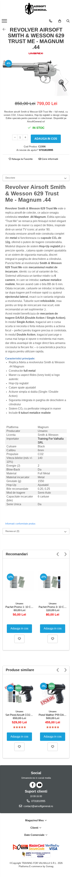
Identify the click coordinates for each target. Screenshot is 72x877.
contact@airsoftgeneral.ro (38, 806)
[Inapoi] (2, 29)
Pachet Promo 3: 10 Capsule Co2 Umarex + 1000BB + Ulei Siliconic (53, 606)
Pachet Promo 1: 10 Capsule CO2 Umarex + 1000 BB (19, 606)
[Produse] (5, 22)
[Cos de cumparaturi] (59, 21)
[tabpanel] (36, 78)
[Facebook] (33, 785)
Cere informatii (49, 159)
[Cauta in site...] (68, 21)
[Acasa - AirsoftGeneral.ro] (36, 9)
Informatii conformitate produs (20, 523)
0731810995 (38, 801)
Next (66, 81)
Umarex (19, 603)
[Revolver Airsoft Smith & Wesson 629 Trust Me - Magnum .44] (36, 78)
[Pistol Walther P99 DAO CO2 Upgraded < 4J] (52, 693)
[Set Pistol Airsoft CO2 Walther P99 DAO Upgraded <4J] (19, 693)
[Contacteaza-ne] (51, 21)
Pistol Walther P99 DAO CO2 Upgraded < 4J (53, 714)
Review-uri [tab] (12, 531)
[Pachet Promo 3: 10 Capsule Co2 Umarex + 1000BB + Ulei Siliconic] (52, 581)
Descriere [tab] (10, 177)
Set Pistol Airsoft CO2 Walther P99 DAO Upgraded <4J (19, 714)
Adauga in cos (45, 138)
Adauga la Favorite (22, 159)
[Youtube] (39, 785)
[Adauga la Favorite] (19, 639)
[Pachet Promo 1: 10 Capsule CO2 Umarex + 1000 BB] (19, 581)
